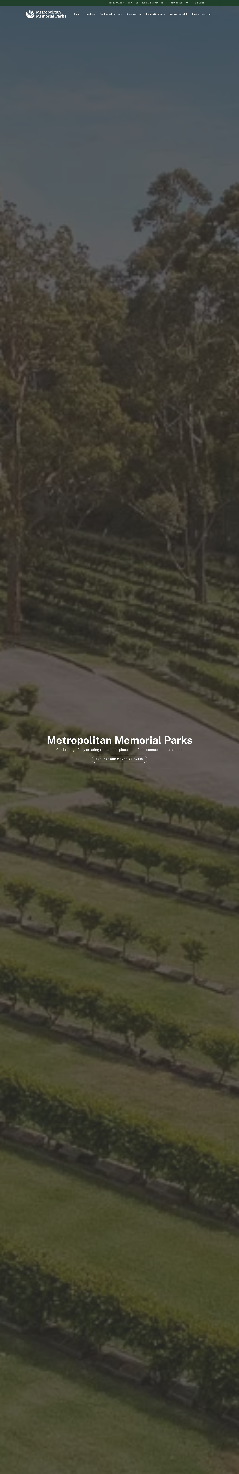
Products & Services (110, 14)
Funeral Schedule (178, 14)
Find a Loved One (201, 14)
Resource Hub (134, 14)
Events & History (155, 14)
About (77, 14)
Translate (197, 7)
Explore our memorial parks (119, 759)
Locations (90, 14)
